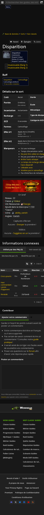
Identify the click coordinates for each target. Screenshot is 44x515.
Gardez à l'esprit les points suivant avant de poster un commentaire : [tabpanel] (21, 360)
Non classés (32, 34)
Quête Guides (29, 441)
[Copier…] (27, 264)
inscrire (3, 397)
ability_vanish (21, 212)
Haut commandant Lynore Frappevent (6, 286)
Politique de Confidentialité (27, 492)
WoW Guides (8, 420)
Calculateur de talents (12, 449)
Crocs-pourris (6, 276)
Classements (28, 466)
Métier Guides (9, 441)
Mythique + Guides (11, 437)
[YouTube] (28, 502)
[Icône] (6, 55)
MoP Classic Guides (32, 420)
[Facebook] (24, 502)
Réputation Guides (31, 445)
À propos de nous (16, 483)
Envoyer (20, 224)
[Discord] (11, 502)
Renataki (4, 294)
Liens (38, 42)
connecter (32, 394)
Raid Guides (8, 445)
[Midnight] (7, 457)
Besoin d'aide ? (13, 478)
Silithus (25, 286)
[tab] (13, 250)
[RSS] (33, 502)
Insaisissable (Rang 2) (18, 67)
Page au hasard (32, 488)
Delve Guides (8, 428)
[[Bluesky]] (20, 502)
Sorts (23, 34)
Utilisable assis (27, 167)
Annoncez (31, 483)
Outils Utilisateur (29, 478)
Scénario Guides (30, 453)
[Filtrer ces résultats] (31, 264)
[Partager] (41, 2)
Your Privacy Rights (13, 488)
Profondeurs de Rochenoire (25, 276)
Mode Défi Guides (30, 457)
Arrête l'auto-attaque (29, 159)
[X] (15, 502)
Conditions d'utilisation (22, 497)
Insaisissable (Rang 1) (18, 65)
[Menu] (2, 2)
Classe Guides (9, 424)
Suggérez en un (20, 233)
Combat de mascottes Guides (32, 449)
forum (32, 351)
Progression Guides (11, 433)
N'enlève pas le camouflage (32, 170)
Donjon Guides (29, 433)
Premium (9, 492)
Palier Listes (8, 453)
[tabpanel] (22, 283)
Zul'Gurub (25, 294)
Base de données (12, 34)
